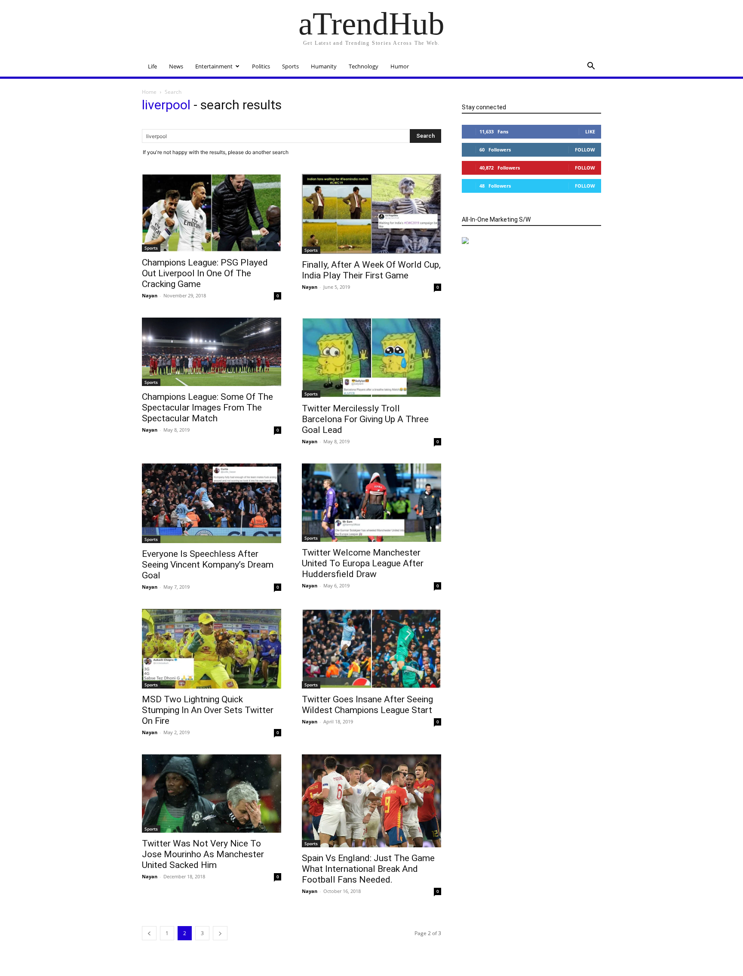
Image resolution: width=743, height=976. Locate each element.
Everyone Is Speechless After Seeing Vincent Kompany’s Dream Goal (207, 565)
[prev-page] (149, 933)
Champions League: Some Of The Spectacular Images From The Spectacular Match (207, 407)
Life (152, 66)
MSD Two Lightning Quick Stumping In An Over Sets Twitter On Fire (207, 710)
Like (590, 131)
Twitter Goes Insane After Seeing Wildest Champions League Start (367, 704)
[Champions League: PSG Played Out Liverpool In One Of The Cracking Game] (211, 213)
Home (149, 92)
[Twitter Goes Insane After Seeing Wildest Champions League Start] (371, 649)
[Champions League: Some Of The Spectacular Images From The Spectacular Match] (211, 352)
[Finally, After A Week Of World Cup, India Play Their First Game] (371, 214)
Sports (290, 66)
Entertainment (214, 66)
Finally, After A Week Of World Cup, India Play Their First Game (371, 270)
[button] (590, 67)
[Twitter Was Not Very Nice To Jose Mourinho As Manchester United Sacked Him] (211, 793)
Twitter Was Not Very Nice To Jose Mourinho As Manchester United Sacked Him (203, 854)
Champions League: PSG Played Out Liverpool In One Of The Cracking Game (205, 273)
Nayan (149, 295)
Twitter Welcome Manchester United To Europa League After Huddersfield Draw (363, 563)
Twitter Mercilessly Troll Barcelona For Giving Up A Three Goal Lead (365, 419)
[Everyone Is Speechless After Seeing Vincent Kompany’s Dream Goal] (211, 503)
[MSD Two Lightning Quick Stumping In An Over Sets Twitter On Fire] (211, 649)
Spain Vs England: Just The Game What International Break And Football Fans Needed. (368, 869)
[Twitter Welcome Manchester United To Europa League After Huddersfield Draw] (371, 502)
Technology (363, 66)
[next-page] (220, 933)
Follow (585, 149)
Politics (261, 66)
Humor (399, 66)
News (176, 66)
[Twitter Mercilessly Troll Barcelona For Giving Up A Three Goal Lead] (371, 357)
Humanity (324, 66)
